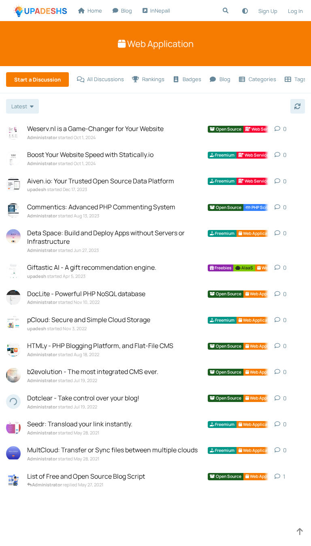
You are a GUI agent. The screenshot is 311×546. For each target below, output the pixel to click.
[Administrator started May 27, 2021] (13, 480)
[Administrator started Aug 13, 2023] (13, 210)
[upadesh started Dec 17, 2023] (13, 184)
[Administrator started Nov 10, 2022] (13, 297)
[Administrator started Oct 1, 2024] (13, 132)
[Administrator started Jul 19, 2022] (13, 375)
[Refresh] (297, 106)
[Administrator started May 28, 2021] (13, 427)
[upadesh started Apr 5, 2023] (13, 271)
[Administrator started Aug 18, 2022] (13, 349)
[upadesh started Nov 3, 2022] (13, 323)
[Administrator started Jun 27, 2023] (13, 236)
